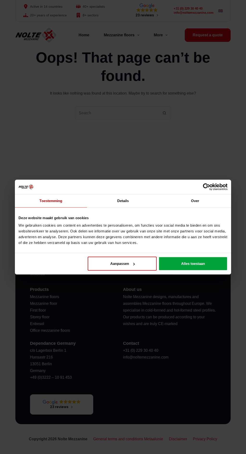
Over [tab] (195, 200)
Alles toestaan (193, 264)
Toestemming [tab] (50, 200)
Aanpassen (119, 264)
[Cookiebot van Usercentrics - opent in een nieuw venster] (206, 186)
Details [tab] (123, 200)
